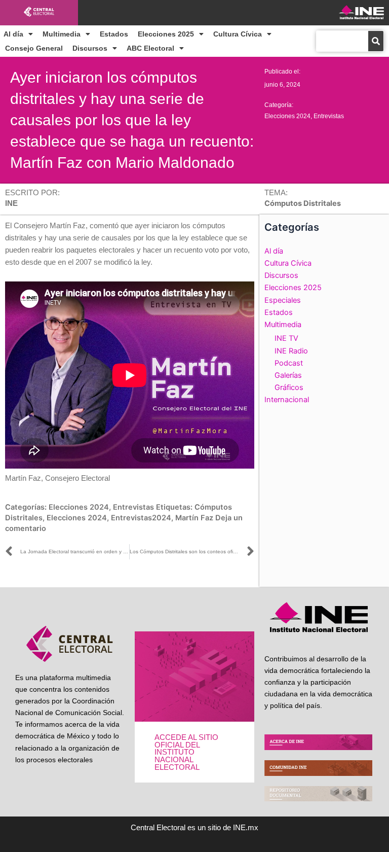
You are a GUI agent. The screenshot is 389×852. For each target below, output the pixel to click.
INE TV (286, 338)
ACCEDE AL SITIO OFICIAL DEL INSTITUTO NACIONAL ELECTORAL (186, 752)
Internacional (286, 399)
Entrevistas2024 (141, 517)
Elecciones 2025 (166, 34)
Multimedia (62, 34)
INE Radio (291, 351)
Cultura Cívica (237, 34)
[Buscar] (375, 41)
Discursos (89, 48)
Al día (13, 34)
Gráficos (289, 387)
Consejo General (34, 48)
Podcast (289, 363)
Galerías (288, 375)
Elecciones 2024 (287, 116)
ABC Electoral (150, 48)
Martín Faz (194, 517)
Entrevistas (329, 116)
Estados (114, 34)
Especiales (282, 300)
